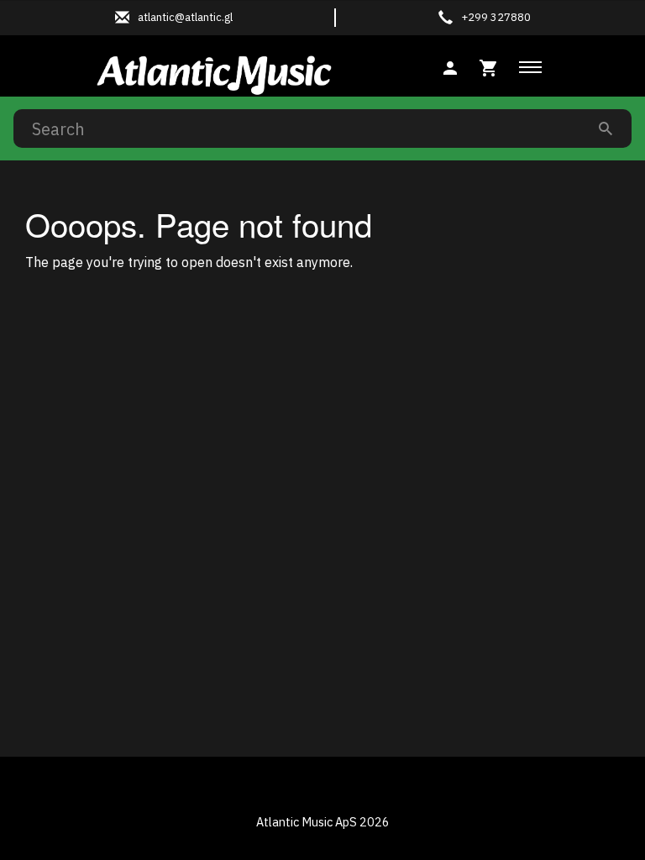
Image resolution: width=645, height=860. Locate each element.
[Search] (605, 128)
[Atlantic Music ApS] (214, 72)
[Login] (450, 66)
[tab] (489, 66)
